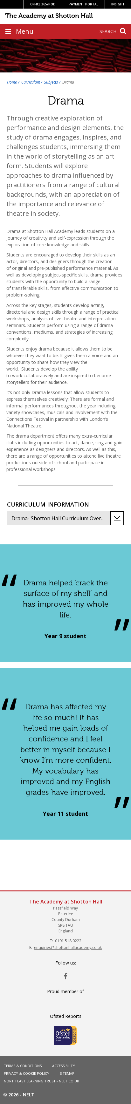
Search (108, 31)
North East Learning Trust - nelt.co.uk (41, 1081)
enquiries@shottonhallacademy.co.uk (68, 947)
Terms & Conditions (23, 1065)
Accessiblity (63, 1065)
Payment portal (83, 4)
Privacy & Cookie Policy (26, 1073)
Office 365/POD (43, 4)
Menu (24, 31)
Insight (118, 4)
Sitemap (67, 1073)
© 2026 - (18, 1095)
